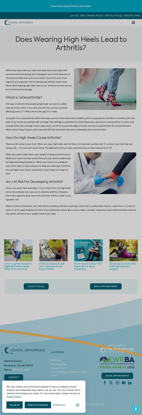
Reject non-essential (38, 405)
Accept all (14, 405)
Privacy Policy (14, 396)
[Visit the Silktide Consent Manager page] (77, 405)
